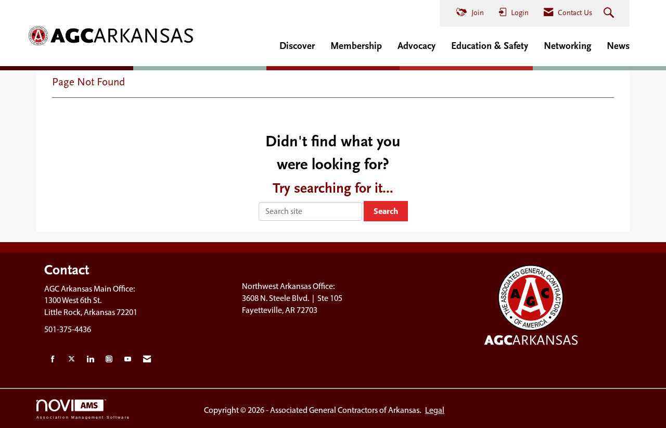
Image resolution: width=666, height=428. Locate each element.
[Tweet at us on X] (71, 359)
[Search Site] (610, 13)
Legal (434, 410)
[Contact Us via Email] (147, 359)
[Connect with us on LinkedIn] (90, 359)
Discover (297, 46)
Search (386, 211)
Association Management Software (83, 417)
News (618, 46)
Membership (356, 46)
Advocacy (417, 46)
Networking (567, 46)
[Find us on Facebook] (52, 359)
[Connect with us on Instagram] (109, 359)
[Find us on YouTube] (127, 359)
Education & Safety (489, 46)
